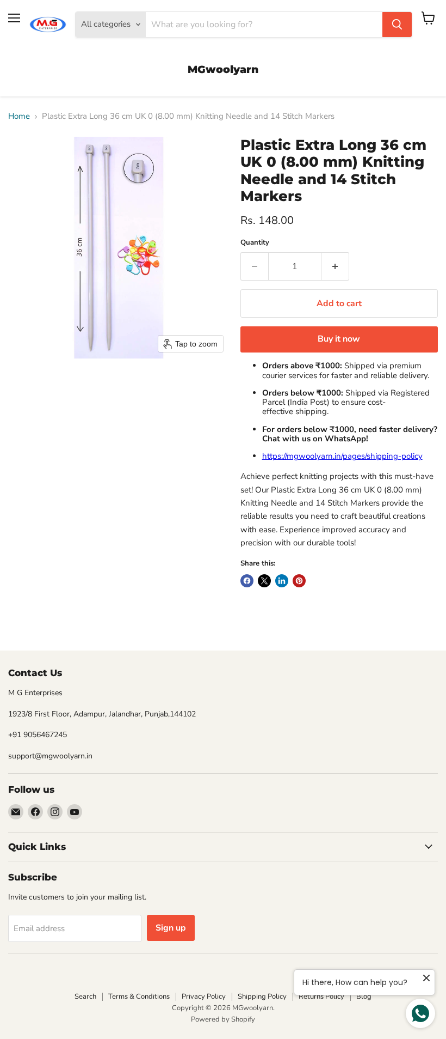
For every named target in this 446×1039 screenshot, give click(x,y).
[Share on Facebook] (246, 580)
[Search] (397, 24)
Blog (363, 996)
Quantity (254, 243)
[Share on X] (264, 580)
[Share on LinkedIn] (281, 580)
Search (85, 996)
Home (19, 116)
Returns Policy (321, 996)
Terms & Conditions (139, 996)
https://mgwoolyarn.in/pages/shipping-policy (342, 456)
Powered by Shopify (223, 1019)
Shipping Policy (262, 996)
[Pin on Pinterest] (299, 580)
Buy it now (339, 339)
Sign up (171, 928)
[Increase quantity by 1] (335, 266)
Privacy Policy (204, 996)
